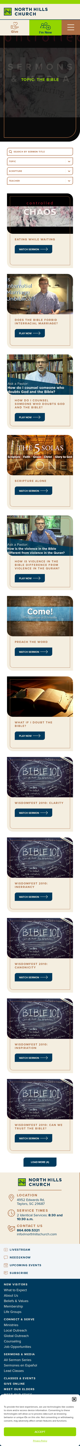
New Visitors (16, 1284)
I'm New (45, 32)
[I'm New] (45, 26)
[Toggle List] (69, 161)
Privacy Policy (40, 1440)
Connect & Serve (19, 1319)
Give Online (14, 1384)
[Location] (11, 1197)
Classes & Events (20, 1378)
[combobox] (36, 161)
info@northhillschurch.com (37, 1234)
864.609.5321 (28, 1230)
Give (14, 31)
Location (27, 1195)
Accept (40, 1432)
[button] (74, 1399)
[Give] (15, 25)
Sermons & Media (19, 1354)
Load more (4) (40, 1162)
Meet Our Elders (19, 1389)
